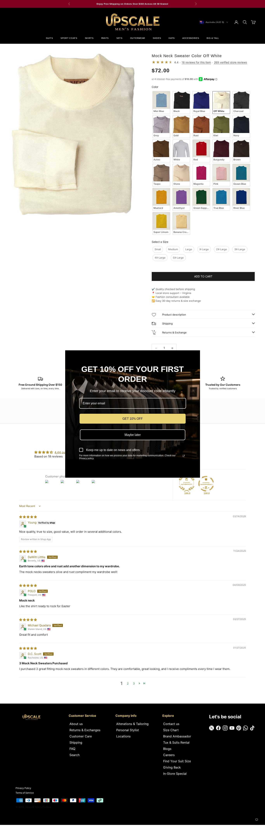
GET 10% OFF (132, 418)
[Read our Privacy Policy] (183, 456)
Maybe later (133, 434)
